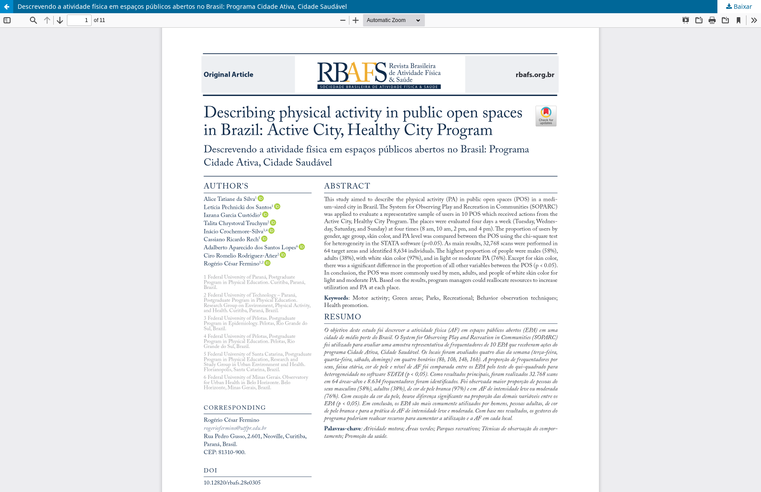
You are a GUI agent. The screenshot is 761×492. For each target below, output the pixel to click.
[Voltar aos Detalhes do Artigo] (6, 6)
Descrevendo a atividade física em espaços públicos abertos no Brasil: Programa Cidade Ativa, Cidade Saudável (182, 6)
